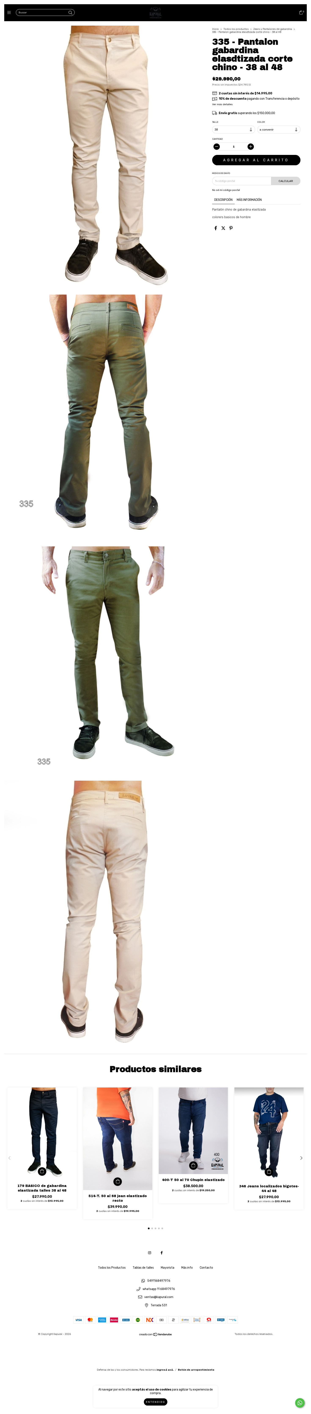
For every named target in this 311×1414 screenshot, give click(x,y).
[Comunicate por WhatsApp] (300, 1403)
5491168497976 (158, 1281)
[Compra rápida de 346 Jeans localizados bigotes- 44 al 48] (269, 1172)
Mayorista (167, 1267)
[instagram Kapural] (149, 1253)
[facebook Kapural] (161, 1253)
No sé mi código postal (226, 190)
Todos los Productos (112, 1267)
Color (261, 122)
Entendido (155, 1401)
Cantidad (217, 139)
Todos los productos (236, 29)
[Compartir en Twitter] (223, 228)
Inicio (215, 29)
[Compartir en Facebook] (215, 228)
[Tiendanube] (156, 1335)
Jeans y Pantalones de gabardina (272, 29)
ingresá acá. (165, 1369)
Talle (215, 122)
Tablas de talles (143, 1267)
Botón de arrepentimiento (196, 1369)
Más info (187, 1267)
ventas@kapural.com (158, 1297)
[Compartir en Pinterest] (230, 228)
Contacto (206, 1267)
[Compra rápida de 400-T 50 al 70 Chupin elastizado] (193, 1165)
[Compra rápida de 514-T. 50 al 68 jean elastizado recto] (117, 1181)
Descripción (223, 200)
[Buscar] (70, 12)
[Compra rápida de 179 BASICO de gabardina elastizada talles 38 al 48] (42, 1171)
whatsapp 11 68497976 (159, 1289)
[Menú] (10, 12)
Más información (249, 200)
